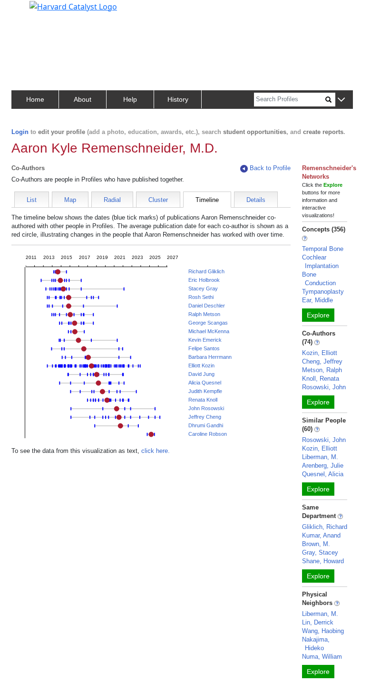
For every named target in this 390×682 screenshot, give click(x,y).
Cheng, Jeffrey (322, 361)
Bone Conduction (319, 279)
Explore (318, 315)
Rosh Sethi (201, 297)
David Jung (201, 374)
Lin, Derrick (317, 622)
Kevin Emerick (205, 340)
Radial (112, 199)
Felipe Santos (204, 348)
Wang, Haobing (323, 630)
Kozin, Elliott (319, 352)
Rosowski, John (324, 387)
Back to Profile (270, 168)
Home (35, 99)
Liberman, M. (320, 457)
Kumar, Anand (321, 535)
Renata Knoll (202, 400)
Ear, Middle (317, 300)
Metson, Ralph (322, 370)
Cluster (158, 199)
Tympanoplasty (323, 291)
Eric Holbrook (204, 280)
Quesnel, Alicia (322, 474)
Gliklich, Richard (324, 526)
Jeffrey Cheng (204, 417)
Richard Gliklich (206, 271)
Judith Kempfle (205, 391)
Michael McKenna (208, 331)
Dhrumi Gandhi (205, 425)
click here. (155, 450)
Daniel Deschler (206, 305)
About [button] (82, 99)
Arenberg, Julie (322, 465)
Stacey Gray (203, 288)
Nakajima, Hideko (316, 644)
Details (255, 199)
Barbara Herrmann (210, 357)
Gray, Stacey (320, 552)
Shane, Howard (323, 561)
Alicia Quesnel (204, 382)
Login (20, 131)
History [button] (177, 99)
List (32, 199)
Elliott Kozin (201, 365)
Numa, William (322, 656)
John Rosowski (206, 408)
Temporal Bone (322, 248)
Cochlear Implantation (320, 261)
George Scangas (208, 323)
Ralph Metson (204, 314)
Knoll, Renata (320, 378)
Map (70, 199)
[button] (341, 100)
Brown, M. (316, 544)
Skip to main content (39, 11)
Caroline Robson (207, 434)
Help (130, 99)
